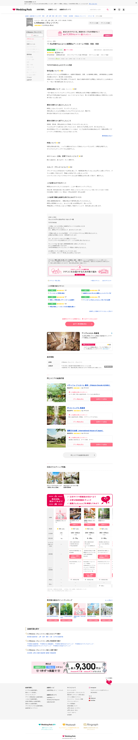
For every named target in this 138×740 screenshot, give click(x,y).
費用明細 (29, 54)
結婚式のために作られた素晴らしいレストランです (97, 293)
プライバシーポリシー (72, 701)
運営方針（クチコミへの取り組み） (76, 694)
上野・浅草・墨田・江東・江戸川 (53, 20)
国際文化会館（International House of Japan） (85, 431)
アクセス (29, 77)
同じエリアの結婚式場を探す (80, 455)
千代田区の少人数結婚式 (46, 644)
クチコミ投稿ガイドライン (74, 697)
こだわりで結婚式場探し (31, 699)
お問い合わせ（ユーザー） (74, 708)
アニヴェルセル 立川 (106, 616)
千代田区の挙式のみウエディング (64, 644)
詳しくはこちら (93, 3)
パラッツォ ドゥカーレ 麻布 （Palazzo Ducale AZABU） (89, 385)
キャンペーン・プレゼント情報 (75, 699)
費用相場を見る (106, 136)
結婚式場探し (41, 9)
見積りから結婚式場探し (31, 703)
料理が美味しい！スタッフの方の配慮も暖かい (62, 306)
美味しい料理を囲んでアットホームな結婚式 (62, 300)
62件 (48, 25)
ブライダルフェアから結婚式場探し (34, 705)
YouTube (93, 700)
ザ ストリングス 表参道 (76, 408)
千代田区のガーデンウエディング (84, 644)
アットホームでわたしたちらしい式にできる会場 (96, 300)
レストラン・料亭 (38, 20)
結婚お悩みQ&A (51, 702)
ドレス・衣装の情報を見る (89, 575)
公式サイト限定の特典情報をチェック (75, 556)
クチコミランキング (30, 694)
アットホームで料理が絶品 (57, 293)
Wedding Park (69, 736)
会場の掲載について (72, 705)
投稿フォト (31, 44)
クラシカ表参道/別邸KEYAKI (66, 617)
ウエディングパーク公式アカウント (100, 690)
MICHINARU (94, 692)
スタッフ (104, 55)
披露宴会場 (60, 55)
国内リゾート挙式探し (31, 692)
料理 (84, 55)
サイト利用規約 (71, 703)
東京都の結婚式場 (32, 636)
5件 (53, 25)
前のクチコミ (96, 280)
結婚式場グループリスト (31, 708)
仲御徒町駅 (53, 653)
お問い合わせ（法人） (72, 710)
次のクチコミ (106, 280)
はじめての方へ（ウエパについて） (76, 692)
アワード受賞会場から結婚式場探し (34, 697)
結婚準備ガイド (51, 697)
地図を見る (109, 366)
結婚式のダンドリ (65, 9)
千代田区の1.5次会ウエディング (62, 645)
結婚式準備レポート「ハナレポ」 (55, 690)
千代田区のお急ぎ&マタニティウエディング (39, 645)
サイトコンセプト (71, 690)
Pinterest (93, 698)
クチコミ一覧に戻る (54, 280)
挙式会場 (50, 55)
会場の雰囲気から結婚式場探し (33, 701)
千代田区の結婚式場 (32, 644)
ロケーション (94, 55)
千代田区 (69, 20)
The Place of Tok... (92, 616)
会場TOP (29, 80)
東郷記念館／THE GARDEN (80, 617)
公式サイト (75, 524)
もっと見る (108, 600)
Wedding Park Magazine (53, 699)
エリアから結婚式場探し (31, 690)
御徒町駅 (42, 653)
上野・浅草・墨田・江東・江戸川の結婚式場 (51, 636)
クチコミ (30, 39)
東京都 (64, 20)
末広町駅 (29, 653)
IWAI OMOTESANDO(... (53, 616)
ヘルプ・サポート (71, 712)
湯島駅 (47, 653)
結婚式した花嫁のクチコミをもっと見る (100, 311)
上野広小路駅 (36, 653)
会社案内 (69, 714)
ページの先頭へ (109, 678)
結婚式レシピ (52, 9)
